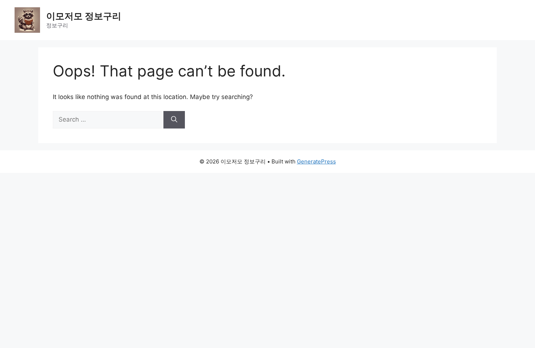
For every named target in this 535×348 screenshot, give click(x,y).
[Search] (174, 119)
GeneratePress (316, 161)
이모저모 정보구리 (83, 16)
